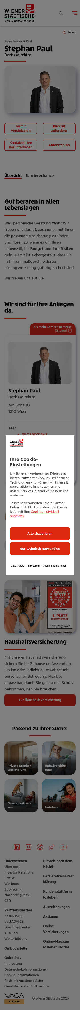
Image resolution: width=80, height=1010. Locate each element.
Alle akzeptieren (39, 534)
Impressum (34, 565)
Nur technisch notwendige (40, 549)
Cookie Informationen (54, 565)
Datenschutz (17, 565)
